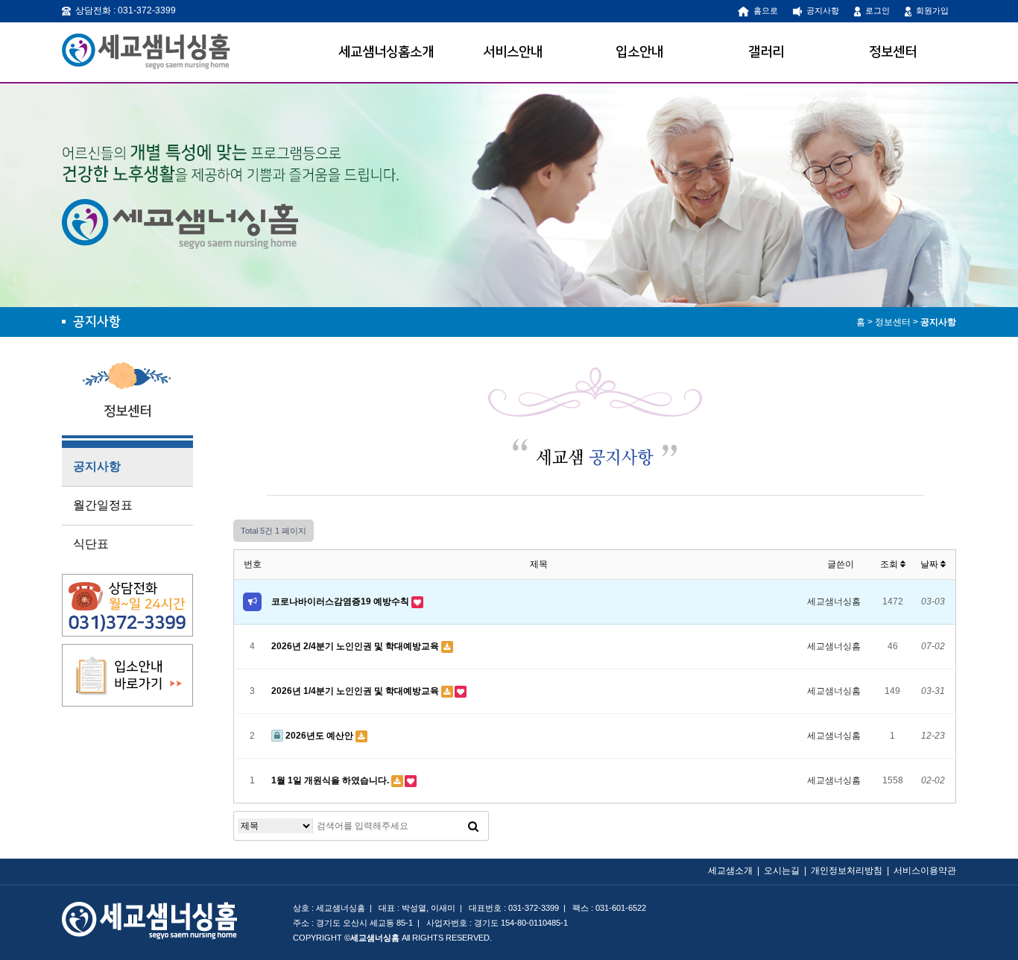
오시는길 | (787, 870)
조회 (890, 564)
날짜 (930, 564)
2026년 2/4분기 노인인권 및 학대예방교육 (356, 646)
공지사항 (820, 10)
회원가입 (930, 10)
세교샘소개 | (736, 870)
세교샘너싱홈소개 (386, 52)
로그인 (875, 10)
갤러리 (766, 52)
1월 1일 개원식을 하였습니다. (331, 780)
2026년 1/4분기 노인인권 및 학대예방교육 (356, 691)
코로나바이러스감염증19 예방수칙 (341, 601)
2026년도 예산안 (319, 735)
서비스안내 (513, 52)
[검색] (473, 826)
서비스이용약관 (925, 870)
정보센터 (893, 52)
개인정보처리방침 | (852, 870)
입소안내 (639, 52)
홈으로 (763, 10)
